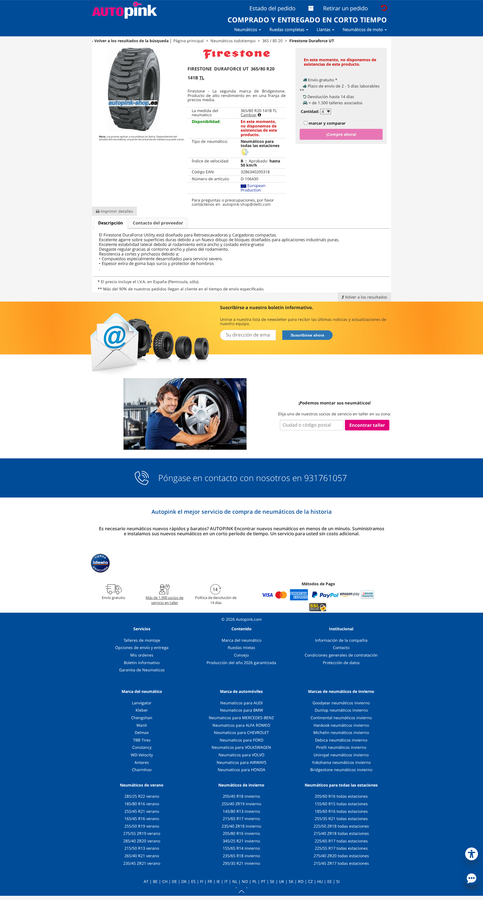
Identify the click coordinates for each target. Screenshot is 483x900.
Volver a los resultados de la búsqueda (131, 40)
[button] (472, 852)
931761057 (325, 478)
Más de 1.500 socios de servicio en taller (164, 600)
